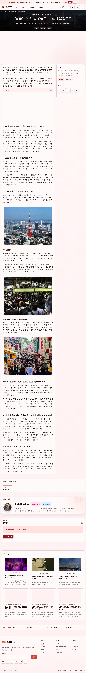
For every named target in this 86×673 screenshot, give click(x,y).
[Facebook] (7, 662)
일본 (5, 11)
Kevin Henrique (36, 14)
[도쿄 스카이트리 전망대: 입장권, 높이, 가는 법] (70, 564)
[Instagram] (16, 662)
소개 (57, 644)
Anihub (74, 644)
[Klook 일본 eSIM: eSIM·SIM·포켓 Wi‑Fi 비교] (16, 596)
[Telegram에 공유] (76, 90)
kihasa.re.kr (6, 489)
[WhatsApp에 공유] (72, 90)
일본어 (43, 646)
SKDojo (41, 7)
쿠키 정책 (64, 2)
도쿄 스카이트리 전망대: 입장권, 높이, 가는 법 (70, 577)
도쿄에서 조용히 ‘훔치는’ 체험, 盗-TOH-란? (15, 576)
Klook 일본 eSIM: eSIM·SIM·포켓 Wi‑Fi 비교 (16, 608)
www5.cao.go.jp (7, 485)
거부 (75, 2)
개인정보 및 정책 (62, 670)
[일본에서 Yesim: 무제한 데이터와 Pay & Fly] (43, 596)
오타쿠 (43, 649)
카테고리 (22, 7)
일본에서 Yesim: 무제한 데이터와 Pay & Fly (42, 608)
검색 (34, 657)
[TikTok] (21, 662)
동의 (70, 2)
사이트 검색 (4, 653)
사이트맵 (82, 670)
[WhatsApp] (25, 662)
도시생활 (43, 28)
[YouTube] (3, 662)
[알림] (77, 7)
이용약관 (76, 670)
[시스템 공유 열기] (59, 90)
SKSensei (32, 7)
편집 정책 (59, 652)
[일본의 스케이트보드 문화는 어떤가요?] (43, 564)
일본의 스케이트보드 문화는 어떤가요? (42, 577)
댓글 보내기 (8, 536)
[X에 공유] (64, 90)
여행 (42, 652)
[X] (12, 662)
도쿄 (49, 28)
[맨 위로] (83, 7)
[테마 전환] (73, 7)
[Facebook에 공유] (68, 90)
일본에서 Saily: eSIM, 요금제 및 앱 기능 (70, 608)
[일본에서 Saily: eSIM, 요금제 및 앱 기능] (70, 596)
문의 (57, 649)
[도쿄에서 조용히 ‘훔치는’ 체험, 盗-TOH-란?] (16, 564)
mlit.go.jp (5, 487)
